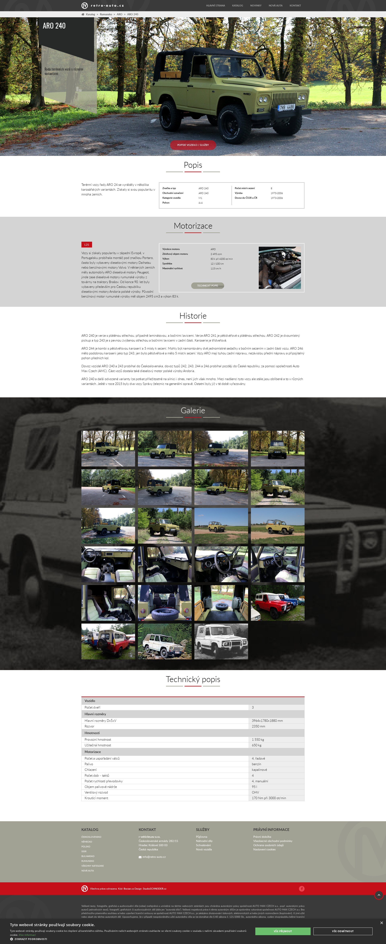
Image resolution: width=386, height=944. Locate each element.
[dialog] (193, 931)
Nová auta (275, 5)
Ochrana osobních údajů (268, 845)
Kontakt (295, 5)
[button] (128, 939)
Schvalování (203, 845)
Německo (86, 841)
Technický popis (207, 285)
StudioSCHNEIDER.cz (154, 888)
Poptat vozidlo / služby (193, 145)
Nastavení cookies (264, 849)
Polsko (85, 846)
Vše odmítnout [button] (343, 931)
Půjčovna (201, 837)
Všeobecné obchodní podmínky (272, 841)
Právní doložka (262, 837)
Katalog (237, 5)
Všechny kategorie (92, 865)
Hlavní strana (215, 5)
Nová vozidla (204, 849)
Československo (91, 836)
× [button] (381, 923)
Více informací (27, 935)
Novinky (256, 5)
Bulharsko (87, 856)
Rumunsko (106, 14)
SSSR (83, 851)
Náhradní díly (204, 841)
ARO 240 (132, 14)
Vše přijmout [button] (283, 931)
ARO (119, 14)
